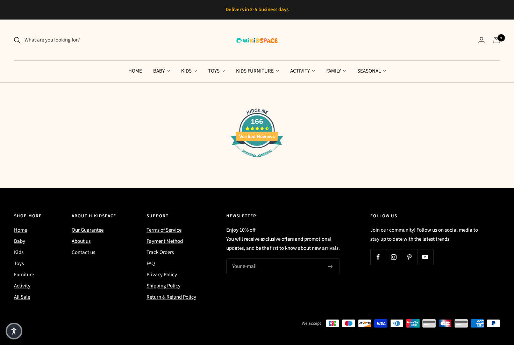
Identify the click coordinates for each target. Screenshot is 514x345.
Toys (19, 263)
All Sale (22, 297)
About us (81, 241)
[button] (14, 331)
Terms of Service (164, 230)
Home (20, 230)
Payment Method (165, 241)
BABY (159, 71)
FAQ (151, 263)
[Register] (330, 266)
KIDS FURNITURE (255, 71)
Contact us (83, 252)
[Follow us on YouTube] (425, 257)
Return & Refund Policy (171, 297)
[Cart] (496, 40)
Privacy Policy (162, 274)
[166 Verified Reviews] (257, 161)
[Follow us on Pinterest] (409, 257)
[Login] (481, 40)
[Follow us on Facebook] (378, 257)
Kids (18, 252)
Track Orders (160, 252)
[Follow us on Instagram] (394, 257)
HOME (135, 71)
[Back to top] (484, 297)
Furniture (24, 274)
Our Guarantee (87, 230)
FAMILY (334, 71)
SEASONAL (369, 71)
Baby (19, 241)
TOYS (214, 71)
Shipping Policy (163, 286)
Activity (22, 286)
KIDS (187, 71)
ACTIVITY (300, 71)
